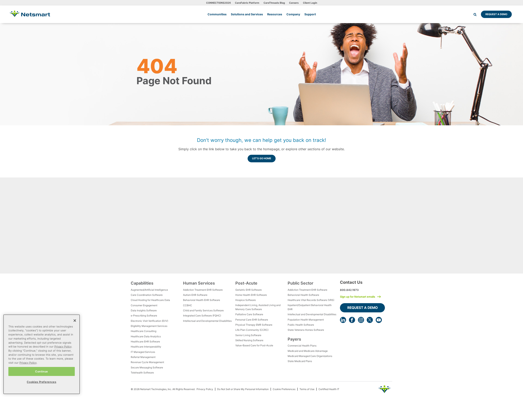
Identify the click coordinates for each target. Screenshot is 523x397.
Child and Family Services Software (203, 310)
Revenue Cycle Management (147, 362)
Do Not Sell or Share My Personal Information (243, 389)
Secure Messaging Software (147, 367)
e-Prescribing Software (144, 315)
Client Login (310, 2)
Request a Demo (496, 14)
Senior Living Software (248, 335)
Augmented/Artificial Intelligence (149, 289)
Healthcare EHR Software (145, 341)
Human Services (199, 283)
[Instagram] (361, 320)
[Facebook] (352, 320)
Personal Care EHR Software (251, 319)
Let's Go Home (261, 158)
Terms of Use (306, 389)
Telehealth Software (142, 372)
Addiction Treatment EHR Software (203, 289)
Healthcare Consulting (143, 331)
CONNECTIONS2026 (218, 2)
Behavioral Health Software (303, 294)
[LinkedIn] (343, 320)
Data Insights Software (144, 310)
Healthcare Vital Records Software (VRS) (311, 300)
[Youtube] (379, 320)
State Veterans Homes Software (306, 329)
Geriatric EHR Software (248, 289)
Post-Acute (246, 283)
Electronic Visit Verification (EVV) (149, 320)
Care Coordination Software (147, 294)
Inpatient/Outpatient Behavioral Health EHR (310, 307)
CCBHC (187, 305)
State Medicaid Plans (300, 361)
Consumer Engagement (144, 305)
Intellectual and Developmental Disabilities (207, 320)
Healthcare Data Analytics (146, 336)
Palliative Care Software (249, 314)
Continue (41, 371)
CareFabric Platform (247, 2)
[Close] (74, 320)
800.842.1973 (349, 290)
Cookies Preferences (41, 382)
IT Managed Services (143, 351)
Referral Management (143, 357)
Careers (294, 2)
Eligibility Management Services (149, 325)
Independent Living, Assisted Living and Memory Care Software (257, 307)
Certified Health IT (328, 389)
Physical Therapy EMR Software (253, 324)
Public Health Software (301, 324)
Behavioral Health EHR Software (201, 300)
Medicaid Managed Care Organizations (310, 356)
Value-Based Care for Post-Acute (254, 345)
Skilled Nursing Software (249, 340)
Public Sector (300, 283)
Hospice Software (245, 300)
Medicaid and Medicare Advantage (308, 350)
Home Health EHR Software (251, 294)
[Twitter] (370, 320)
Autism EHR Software (195, 294)
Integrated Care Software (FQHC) (202, 315)
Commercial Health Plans (302, 345)
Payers (294, 339)
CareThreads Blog (274, 2)
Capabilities (142, 283)
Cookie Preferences (284, 389)
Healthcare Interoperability (146, 346)
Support (310, 14)
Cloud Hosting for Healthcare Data (150, 300)
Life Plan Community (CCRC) (251, 329)
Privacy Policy (205, 389)
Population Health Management (306, 319)
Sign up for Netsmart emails (357, 296)
